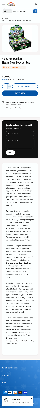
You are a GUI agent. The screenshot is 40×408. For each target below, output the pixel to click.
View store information (14, 108)
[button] (3, 4)
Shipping (5, 79)
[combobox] (25, 11)
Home (6, 18)
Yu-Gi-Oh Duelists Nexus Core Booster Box (16, 20)
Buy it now (20, 93)
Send (9, 152)
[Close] (31, 398)
